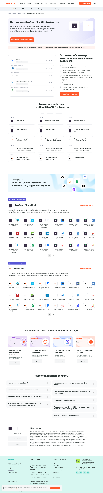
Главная (9, 13)
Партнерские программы (60, 470)
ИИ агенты (56, 472)
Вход (94, 3)
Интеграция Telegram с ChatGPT (39, 477)
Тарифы (29, 3)
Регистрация (86, 3)
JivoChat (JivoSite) (21, 13)
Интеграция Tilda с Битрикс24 (38, 472)
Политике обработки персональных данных (21, 488)
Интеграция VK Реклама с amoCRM (39, 470)
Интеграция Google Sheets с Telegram (40, 474)
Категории (71, 3)
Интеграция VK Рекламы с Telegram (39, 463)
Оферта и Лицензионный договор (39, 481)
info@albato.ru (12, 468)
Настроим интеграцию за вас (61, 475)
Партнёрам (62, 3)
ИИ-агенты (36, 3)
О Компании (56, 477)
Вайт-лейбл (44, 3)
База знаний (53, 3)
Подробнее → (87, 8)
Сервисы (22, 3)
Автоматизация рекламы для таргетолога (15, 352)
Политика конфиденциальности (38, 483)
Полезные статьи (58, 467)
